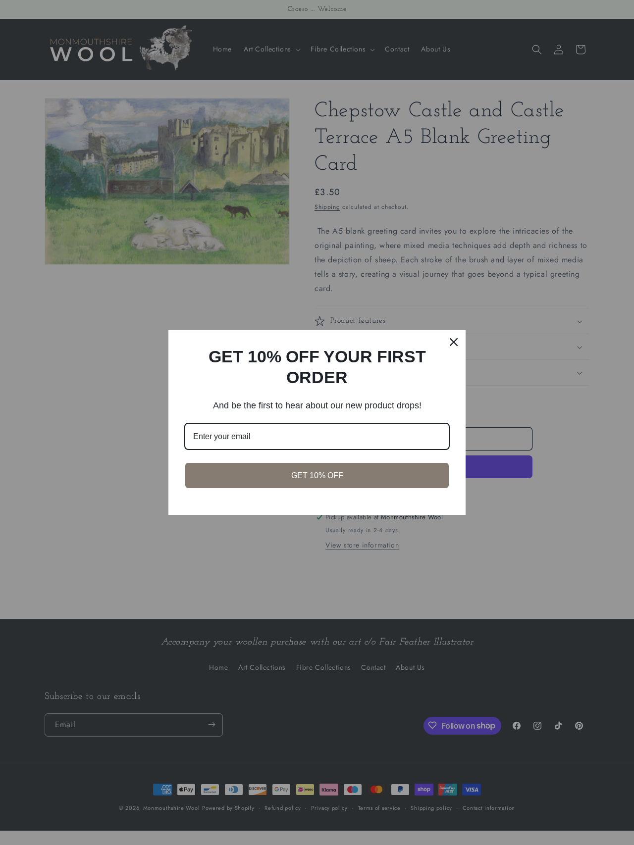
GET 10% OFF (317, 475)
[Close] (454, 342)
